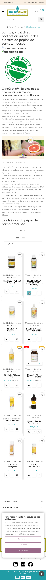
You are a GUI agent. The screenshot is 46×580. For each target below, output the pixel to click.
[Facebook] (30, 564)
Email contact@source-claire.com (33, 3)
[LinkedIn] (15, 564)
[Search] (41, 19)
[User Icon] (36, 11)
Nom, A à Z (23, 243)
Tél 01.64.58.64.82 (9, 3)
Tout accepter (23, 550)
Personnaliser (23, 539)
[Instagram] (23, 564)
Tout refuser (23, 545)
